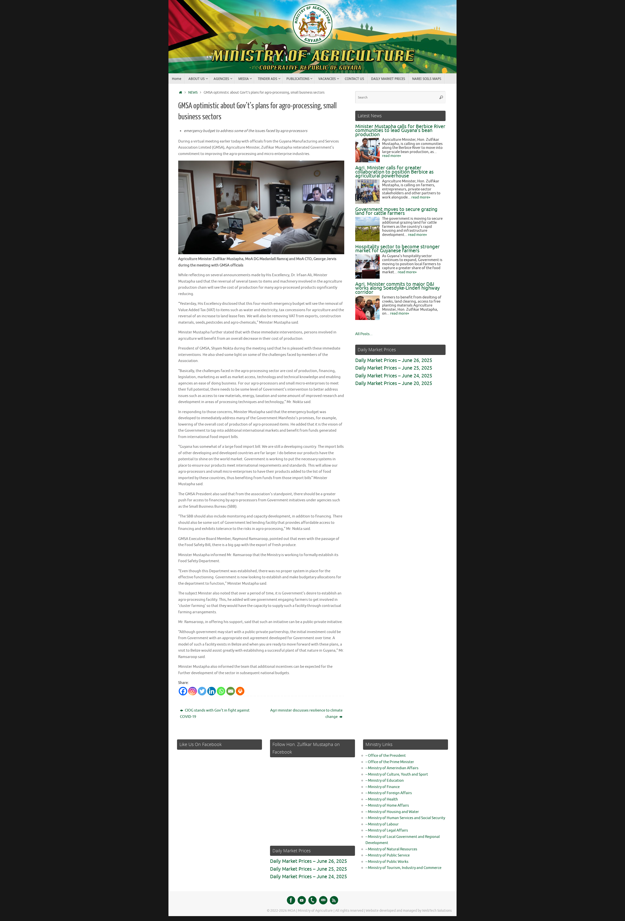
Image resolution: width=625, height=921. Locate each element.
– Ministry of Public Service (387, 855)
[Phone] (312, 900)
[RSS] (334, 900)
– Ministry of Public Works (386, 861)
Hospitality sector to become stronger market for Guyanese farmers (397, 249)
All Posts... (364, 334)
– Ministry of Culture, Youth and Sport (396, 774)
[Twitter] (202, 691)
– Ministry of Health (381, 799)
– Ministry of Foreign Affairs (388, 793)
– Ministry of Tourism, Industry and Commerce (403, 868)
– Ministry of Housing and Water (392, 812)
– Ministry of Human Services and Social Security (405, 818)
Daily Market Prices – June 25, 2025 (393, 368)
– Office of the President (385, 755)
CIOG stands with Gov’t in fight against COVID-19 (215, 713)
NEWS (193, 92)
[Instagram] (192, 691)
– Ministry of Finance (382, 787)
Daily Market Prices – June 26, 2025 (393, 360)
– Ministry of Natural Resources (391, 849)
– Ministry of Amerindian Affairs (391, 768)
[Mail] (323, 900)
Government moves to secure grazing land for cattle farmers (396, 211)
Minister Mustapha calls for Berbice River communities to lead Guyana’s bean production (400, 130)
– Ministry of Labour (382, 824)
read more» (391, 156)
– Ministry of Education (384, 780)
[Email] (230, 691)
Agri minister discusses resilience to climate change (306, 713)
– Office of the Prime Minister (389, 762)
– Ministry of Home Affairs (387, 805)
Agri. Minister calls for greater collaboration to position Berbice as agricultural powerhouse (394, 172)
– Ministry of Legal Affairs (386, 830)
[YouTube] (302, 900)
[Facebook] (183, 691)
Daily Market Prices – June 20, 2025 (393, 383)
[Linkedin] (211, 691)
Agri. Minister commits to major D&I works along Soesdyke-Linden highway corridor (397, 288)
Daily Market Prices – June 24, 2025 (393, 376)
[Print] (240, 691)
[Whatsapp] (221, 691)
